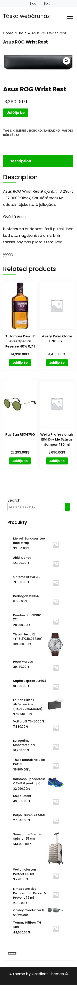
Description (20, 161)
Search (13, 500)
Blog (33, 3)
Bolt (47, 3)
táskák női (52, 130)
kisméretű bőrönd (27, 130)
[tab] (37, 161)
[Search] (67, 507)
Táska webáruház (26, 16)
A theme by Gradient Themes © (38, 973)
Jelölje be (16, 112)
